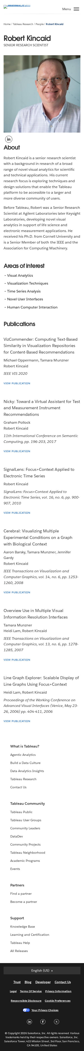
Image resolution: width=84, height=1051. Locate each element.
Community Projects (25, 844)
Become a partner (23, 902)
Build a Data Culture (25, 763)
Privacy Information (58, 991)
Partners (17, 885)
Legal (13, 991)
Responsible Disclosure (26, 1001)
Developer (43, 982)
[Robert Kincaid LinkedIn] (9, 138)
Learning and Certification (30, 935)
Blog (28, 982)
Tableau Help (20, 943)
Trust (17, 982)
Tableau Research (23, 24)
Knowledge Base (22, 927)
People (40, 24)
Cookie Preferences (58, 1001)
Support (17, 918)
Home (7, 24)
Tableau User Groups (25, 820)
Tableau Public (21, 812)
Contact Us (18, 787)
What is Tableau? (24, 746)
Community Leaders (25, 828)
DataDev (16, 836)
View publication (17, 383)
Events (15, 869)
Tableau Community (27, 803)
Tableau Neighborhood (27, 853)
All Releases (19, 951)
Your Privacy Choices (45, 1010)
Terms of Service (31, 991)
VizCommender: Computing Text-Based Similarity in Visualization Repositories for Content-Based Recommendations (41, 346)
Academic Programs (25, 861)
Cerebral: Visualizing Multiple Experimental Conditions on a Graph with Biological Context (38, 537)
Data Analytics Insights (27, 771)
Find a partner (21, 894)
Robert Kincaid (54, 24)
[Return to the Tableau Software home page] (19, 4)
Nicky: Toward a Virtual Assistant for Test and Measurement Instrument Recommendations (42, 408)
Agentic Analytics (23, 755)
